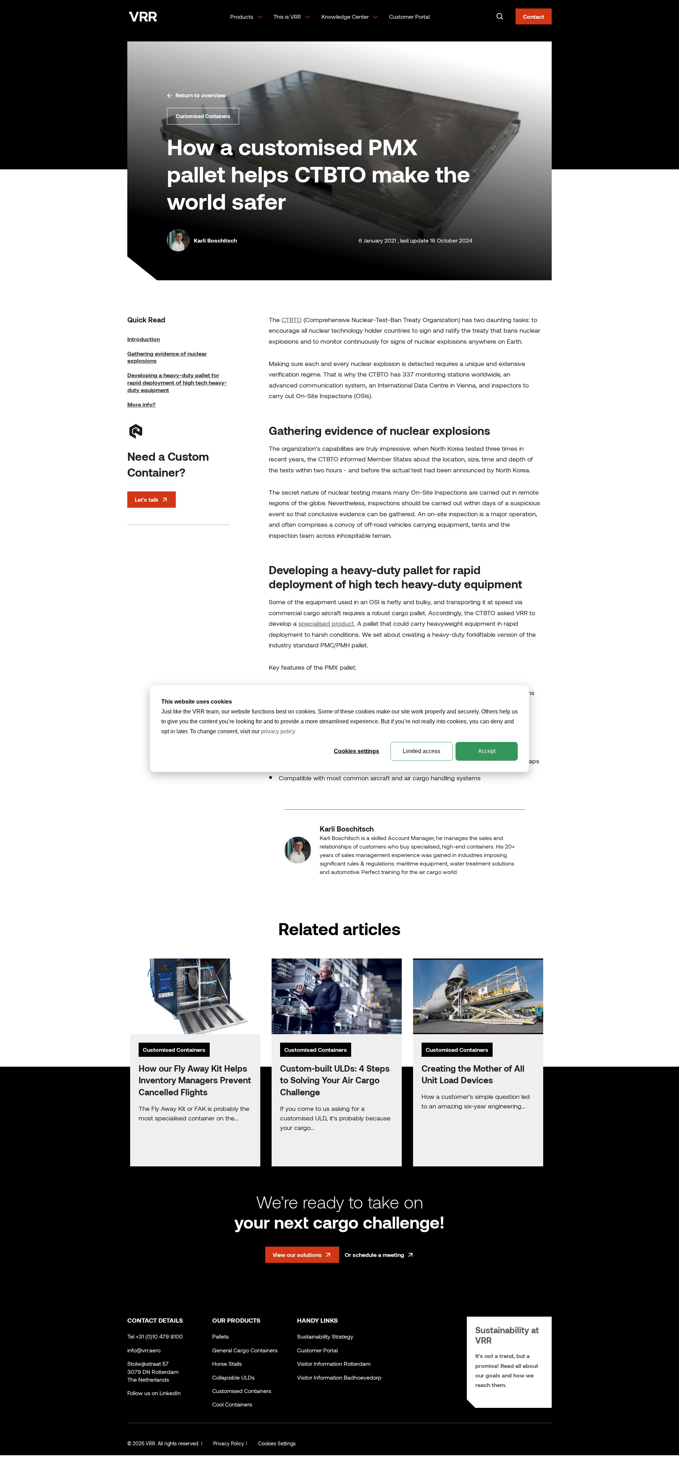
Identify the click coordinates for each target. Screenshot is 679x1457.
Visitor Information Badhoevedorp (339, 1377)
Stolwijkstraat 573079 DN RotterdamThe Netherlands (153, 1371)
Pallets (220, 1336)
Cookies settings (356, 751)
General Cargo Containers (245, 1350)
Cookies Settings (277, 1443)
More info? (141, 404)
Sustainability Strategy (325, 1336)
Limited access (421, 751)
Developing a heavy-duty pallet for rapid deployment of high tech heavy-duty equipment (177, 382)
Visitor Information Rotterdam (334, 1363)
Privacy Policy (228, 1443)
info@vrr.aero (144, 1350)
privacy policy (278, 731)
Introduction (143, 339)
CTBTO (292, 320)
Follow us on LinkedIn (154, 1392)
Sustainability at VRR (507, 1335)
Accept (486, 751)
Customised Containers (241, 1390)
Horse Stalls (227, 1363)
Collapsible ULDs (233, 1377)
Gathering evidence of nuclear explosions (167, 357)
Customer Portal (409, 16)
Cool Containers (232, 1404)
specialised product (326, 623)
